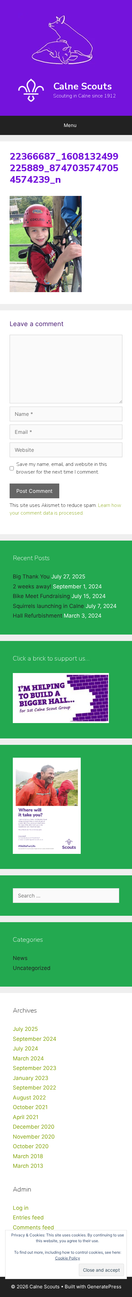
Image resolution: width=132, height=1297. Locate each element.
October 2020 (31, 1146)
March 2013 (28, 1166)
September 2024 (34, 1039)
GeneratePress (104, 1287)
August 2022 (29, 1097)
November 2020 (34, 1136)
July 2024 (25, 1048)
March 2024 (28, 1058)
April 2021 (25, 1117)
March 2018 (28, 1156)
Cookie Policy (67, 1258)
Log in (21, 1208)
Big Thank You (31, 576)
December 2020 (33, 1127)
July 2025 (25, 1029)
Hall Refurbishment (37, 615)
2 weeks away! (32, 586)
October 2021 (30, 1107)
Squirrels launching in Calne (48, 606)
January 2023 (30, 1078)
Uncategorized (32, 968)
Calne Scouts (82, 86)
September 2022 (34, 1087)
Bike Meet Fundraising (41, 596)
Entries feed (28, 1217)
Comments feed (33, 1227)
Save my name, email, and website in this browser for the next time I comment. (61, 468)
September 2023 (34, 1068)
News (20, 958)
